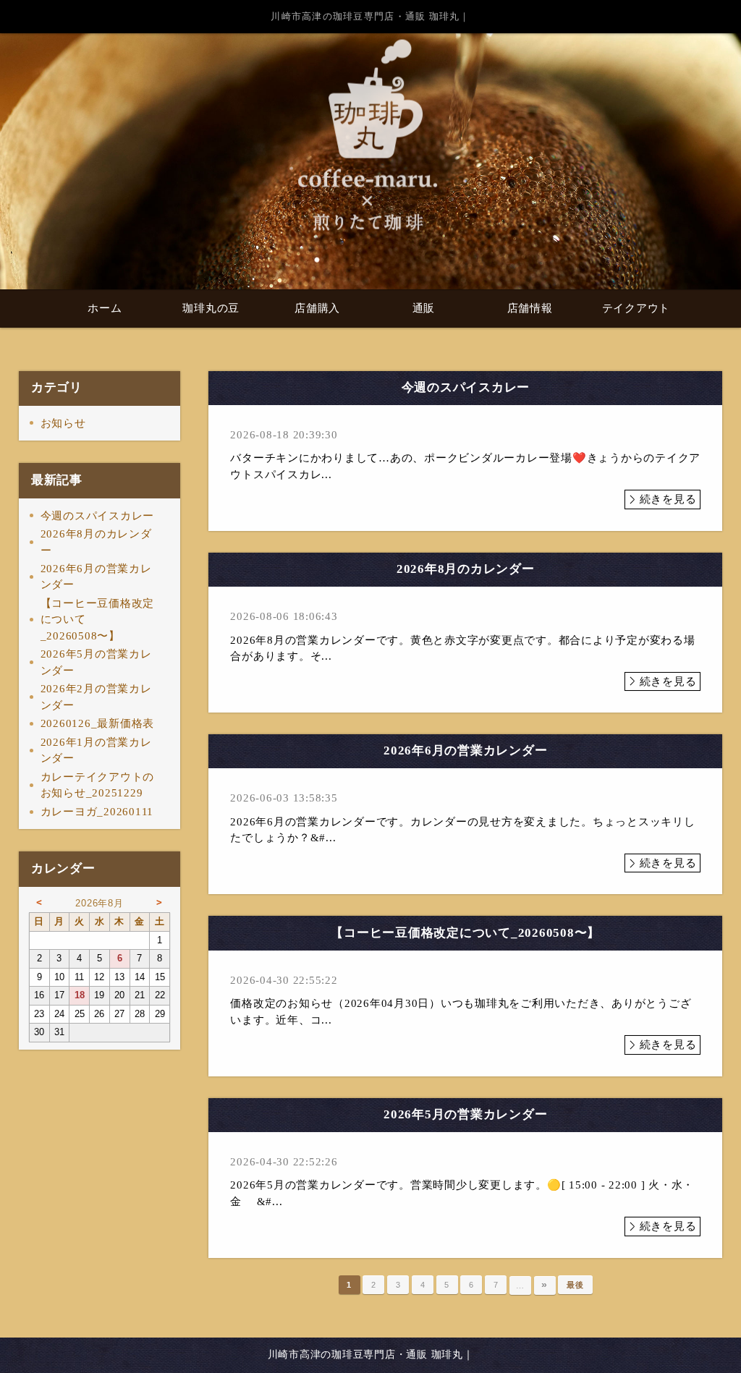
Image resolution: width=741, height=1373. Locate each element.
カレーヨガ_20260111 (97, 811)
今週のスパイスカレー (98, 516)
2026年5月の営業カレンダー (96, 662)
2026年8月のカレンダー (96, 542)
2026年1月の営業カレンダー (96, 750)
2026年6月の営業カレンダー (96, 577)
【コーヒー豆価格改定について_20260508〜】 (98, 620)
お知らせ (63, 423)
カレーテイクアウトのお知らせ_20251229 (98, 785)
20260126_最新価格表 (98, 723)
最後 (575, 1284)
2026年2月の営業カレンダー (96, 697)
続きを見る (668, 499)
